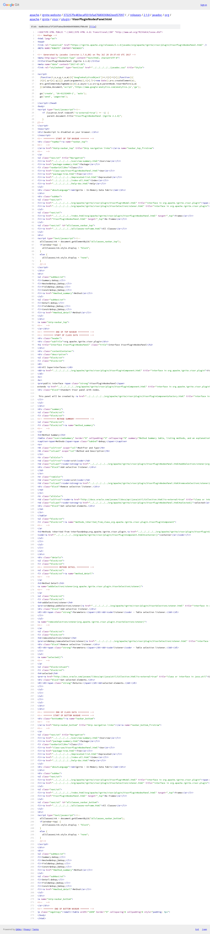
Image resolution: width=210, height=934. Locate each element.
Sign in (203, 4)
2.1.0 (146, 15)
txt (197, 929)
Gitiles (19, 929)
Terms (35, 929)
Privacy (26, 929)
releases (135, 15)
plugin (65, 19)
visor (55, 19)
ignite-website (51, 15)
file (92, 26)
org (167, 15)
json (204, 929)
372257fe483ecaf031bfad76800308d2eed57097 (93, 15)
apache (34, 15)
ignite (46, 19)
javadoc (157, 15)
